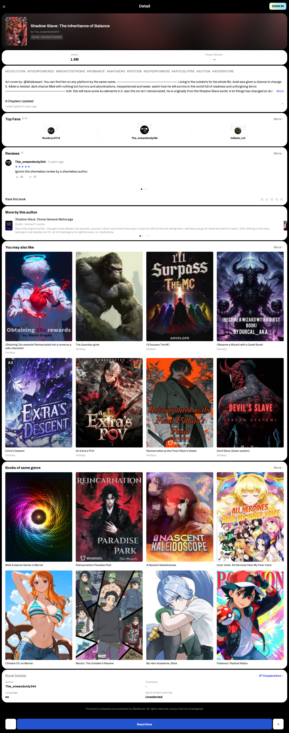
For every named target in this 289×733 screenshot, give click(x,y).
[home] (4, 6)
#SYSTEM (134, 71)
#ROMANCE (96, 71)
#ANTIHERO (116, 71)
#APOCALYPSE (183, 71)
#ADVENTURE (223, 71)
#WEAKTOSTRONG (70, 71)
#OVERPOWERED (40, 71)
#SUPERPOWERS (156, 71)
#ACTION (203, 71)
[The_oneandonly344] (8, 163)
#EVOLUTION (15, 71)
